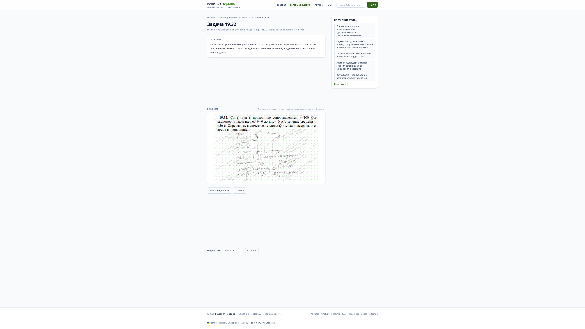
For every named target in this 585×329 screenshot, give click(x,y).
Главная (281, 4)
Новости (335, 313)
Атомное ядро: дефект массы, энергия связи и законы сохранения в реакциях (352, 65)
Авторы (319, 4)
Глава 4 (243, 17)
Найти (372, 4)
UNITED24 (232, 323)
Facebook (252, 250)
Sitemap (373, 313)
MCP (330, 4)
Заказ (364, 313)
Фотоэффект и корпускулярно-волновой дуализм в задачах (352, 76)
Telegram (229, 250)
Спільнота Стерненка (266, 323)
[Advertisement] (266, 82)
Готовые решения (300, 4)
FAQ (344, 313)
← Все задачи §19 (219, 190)
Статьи (325, 313)
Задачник (354, 313)
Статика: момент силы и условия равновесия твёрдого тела (354, 55)
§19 (251, 17)
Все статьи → (341, 84)
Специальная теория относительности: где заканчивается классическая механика (349, 31)
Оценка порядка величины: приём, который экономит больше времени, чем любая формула (355, 44)
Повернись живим (246, 323)
